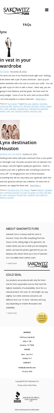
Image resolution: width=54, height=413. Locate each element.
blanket (35, 103)
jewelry (49, 106)
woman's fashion (22, 111)
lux (1, 195)
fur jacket (32, 192)
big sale (28, 103)
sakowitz (12, 108)
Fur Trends (4, 71)
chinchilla (43, 103)
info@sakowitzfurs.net (27, 368)
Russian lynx (22, 195)
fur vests (40, 192)
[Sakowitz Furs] (17, 11)
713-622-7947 (27, 371)
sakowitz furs (22, 108)
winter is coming (7, 197)
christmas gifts (6, 106)
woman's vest (36, 111)
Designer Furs (5, 154)
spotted (31, 195)
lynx (1, 108)
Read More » (41, 99)
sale (8, 111)
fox (21, 106)
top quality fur (41, 195)
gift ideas (35, 106)
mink (6, 108)
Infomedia (35, 410)
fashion (16, 106)
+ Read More (11, 263)
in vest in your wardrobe (15, 63)
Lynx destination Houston (18, 145)
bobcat (40, 190)
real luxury (11, 195)
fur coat (23, 192)
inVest (42, 106)
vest (12, 111)
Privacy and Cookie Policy (27, 385)
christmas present (11, 192)
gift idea (27, 106)
